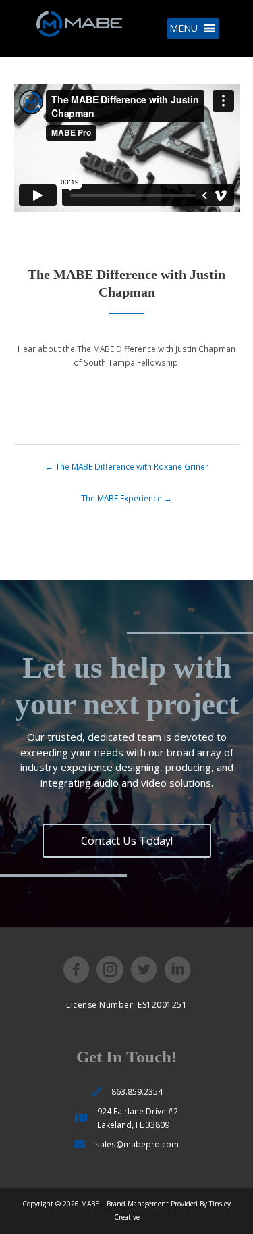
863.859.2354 (137, 1091)
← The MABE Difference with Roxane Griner (126, 466)
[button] (183, 28)
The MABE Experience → (126, 498)
